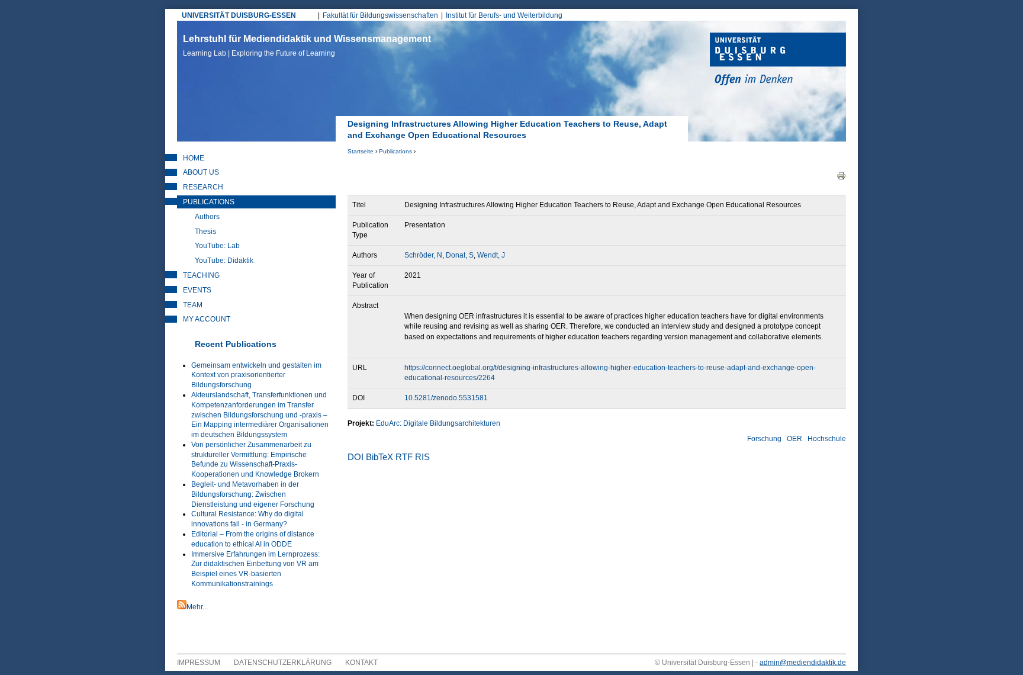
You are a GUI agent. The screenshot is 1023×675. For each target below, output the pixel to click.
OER (794, 439)
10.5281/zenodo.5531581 (446, 398)
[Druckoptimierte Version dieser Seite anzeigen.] (841, 175)
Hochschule (827, 439)
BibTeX (379, 457)
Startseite (361, 151)
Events (197, 290)
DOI (355, 457)
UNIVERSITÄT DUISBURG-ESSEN (239, 15)
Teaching (201, 275)
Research (203, 187)
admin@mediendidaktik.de (803, 662)
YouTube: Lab (217, 246)
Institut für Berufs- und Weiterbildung (504, 15)
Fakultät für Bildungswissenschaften (380, 15)
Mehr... (197, 607)
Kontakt (361, 662)
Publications (395, 151)
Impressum (198, 662)
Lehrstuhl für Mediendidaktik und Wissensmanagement (307, 45)
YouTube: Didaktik (224, 260)
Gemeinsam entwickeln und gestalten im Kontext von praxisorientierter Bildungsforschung (256, 375)
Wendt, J (491, 255)
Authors (207, 217)
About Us (201, 172)
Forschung (764, 439)
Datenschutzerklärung (283, 662)
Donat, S (460, 255)
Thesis (205, 231)
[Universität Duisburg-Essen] (778, 60)
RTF (404, 457)
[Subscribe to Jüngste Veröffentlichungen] (181, 607)
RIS (422, 457)
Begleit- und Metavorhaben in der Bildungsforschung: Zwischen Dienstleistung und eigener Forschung (252, 494)
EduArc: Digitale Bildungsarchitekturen (438, 423)
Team (192, 305)
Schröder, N (423, 255)
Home (193, 158)
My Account (206, 319)
